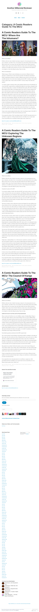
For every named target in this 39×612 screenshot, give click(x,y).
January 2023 (4, 494)
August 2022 (4, 502)
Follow (4, 402)
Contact (23, 17)
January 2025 (4, 462)
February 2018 (4, 574)
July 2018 (3, 566)
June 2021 (3, 524)
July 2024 (3, 472)
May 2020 (3, 545)
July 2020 (3, 542)
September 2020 (4, 539)
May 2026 (3, 437)
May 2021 (3, 526)
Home (15, 17)
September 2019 (4, 558)
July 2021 (3, 523)
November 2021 (4, 516)
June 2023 (3, 486)
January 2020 (4, 552)
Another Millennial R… (9, 594)
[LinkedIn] (18, 12)
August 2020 (4, 540)
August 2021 (4, 521)
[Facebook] (16, 12)
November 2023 (4, 485)
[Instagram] (23, 12)
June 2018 (3, 568)
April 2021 (3, 528)
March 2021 (4, 529)
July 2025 (3, 453)
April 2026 (3, 438)
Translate (27, 433)
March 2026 (4, 440)
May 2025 (3, 456)
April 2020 (3, 547)
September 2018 (4, 563)
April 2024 (3, 477)
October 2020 (4, 537)
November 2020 (4, 536)
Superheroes (29, 123)
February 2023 (4, 492)
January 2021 (4, 532)
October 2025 (4, 448)
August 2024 (4, 470)
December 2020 (4, 534)
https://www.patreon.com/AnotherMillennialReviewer (11, 120)
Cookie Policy (17, 610)
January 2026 (4, 443)
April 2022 (3, 508)
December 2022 (4, 496)
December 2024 (4, 464)
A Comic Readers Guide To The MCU (19, 123)
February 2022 (4, 512)
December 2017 (4, 577)
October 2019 (4, 556)
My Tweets (3, 425)
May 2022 (3, 507)
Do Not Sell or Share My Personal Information (23, 603)
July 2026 (3, 433)
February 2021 (4, 531)
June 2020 (3, 544)
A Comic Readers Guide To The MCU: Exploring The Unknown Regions (19, 133)
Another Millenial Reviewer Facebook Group (10, 418)
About (19, 17)
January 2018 (4, 576)
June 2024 (3, 473)
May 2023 (3, 488)
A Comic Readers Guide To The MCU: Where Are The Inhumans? (19, 35)
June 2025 (3, 454)
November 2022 (4, 497)
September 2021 (4, 520)
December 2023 (4, 483)
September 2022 (4, 500)
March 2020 (4, 548)
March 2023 (4, 491)
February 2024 (4, 480)
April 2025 (3, 457)
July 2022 (3, 504)
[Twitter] (20, 12)
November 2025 (4, 446)
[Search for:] (7, 409)
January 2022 (4, 513)
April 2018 (3, 571)
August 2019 (4, 560)
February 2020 (4, 550)
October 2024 (4, 467)
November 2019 (4, 555)
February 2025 (4, 461)
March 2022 (4, 510)
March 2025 (4, 459)
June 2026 (3, 435)
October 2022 (4, 499)
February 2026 (4, 441)
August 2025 (4, 451)
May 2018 (3, 569)
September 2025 (4, 449)
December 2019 (4, 553)
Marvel (26, 123)
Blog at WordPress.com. (12, 603)
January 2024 (4, 481)
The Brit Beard (7, 582)
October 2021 (4, 518)
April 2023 (3, 489)
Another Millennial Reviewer (19, 8)
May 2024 (3, 475)
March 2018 (4, 572)
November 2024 (4, 465)
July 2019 (3, 561)
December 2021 (4, 515)
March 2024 (4, 478)
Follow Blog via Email (6, 395)
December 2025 (4, 445)
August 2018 (4, 564)
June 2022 (3, 505)
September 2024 (4, 469)
